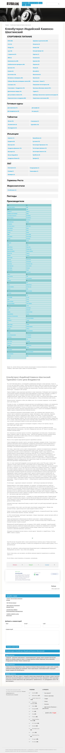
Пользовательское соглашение (12, 694)
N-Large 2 (34, 739)
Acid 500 (34, 693)
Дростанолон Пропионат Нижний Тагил (13, 606)
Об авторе (54, 573)
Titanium (34, 716)
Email (26, 623)
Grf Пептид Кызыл (11, 603)
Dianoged (34, 708)
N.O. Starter (34, 723)
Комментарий (9, 629)
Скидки (40, 3)
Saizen (33, 706)
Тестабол (34, 741)
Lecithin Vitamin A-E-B (35, 698)
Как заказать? (25, 3)
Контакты (28, 5)
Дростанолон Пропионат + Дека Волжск (50, 707)
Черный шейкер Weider (34, 720)
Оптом (23, 5)
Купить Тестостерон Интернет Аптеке (14, 599)
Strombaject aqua (35, 728)
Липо (33, 714)
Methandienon (35, 695)
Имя (7, 623)
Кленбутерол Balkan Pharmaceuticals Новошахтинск (14, 610)
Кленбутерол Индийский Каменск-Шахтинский (20, 25)
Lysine (33, 732)
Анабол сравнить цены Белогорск (12, 614)
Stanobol (34, 726)
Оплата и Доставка (33, 3)
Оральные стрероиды (33, 702)
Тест (33, 711)
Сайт (44, 623)
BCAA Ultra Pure (35, 735)
